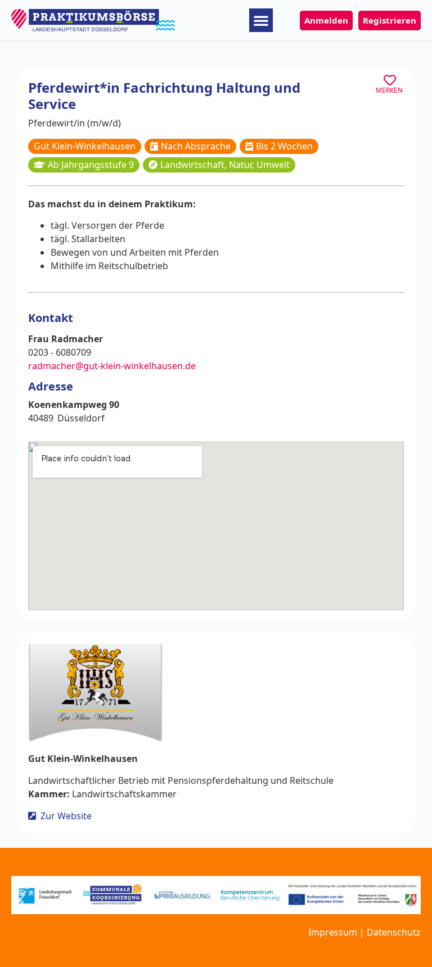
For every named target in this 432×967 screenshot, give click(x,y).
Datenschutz (394, 932)
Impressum (332, 932)
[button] (261, 20)
